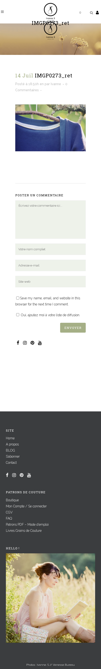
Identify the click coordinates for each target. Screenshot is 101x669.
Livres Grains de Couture (24, 530)
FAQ (9, 518)
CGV (9, 512)
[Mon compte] (97, 12)
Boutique (12, 500)
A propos (12, 444)
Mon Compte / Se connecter (26, 506)
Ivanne (56, 84)
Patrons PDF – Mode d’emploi (27, 524)
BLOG (10, 450)
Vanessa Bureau (64, 664)
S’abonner (13, 456)
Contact (11, 462)
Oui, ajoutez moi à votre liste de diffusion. (50, 315)
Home (10, 438)
